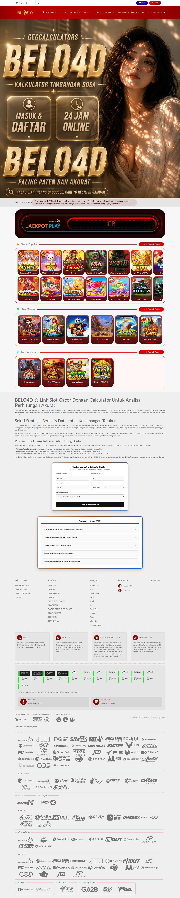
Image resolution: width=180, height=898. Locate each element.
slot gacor (33, 425)
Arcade (134, 12)
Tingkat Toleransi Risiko (62, 492)
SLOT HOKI (53, 605)
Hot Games (51, 12)
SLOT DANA (53, 621)
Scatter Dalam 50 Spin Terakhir (99, 483)
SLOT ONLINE (54, 593)
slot (91, 605)
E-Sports (156, 12)
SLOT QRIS (52, 617)
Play (54, 226)
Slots (61, 12)
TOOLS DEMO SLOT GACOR (60, 609)
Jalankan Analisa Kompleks (90, 504)
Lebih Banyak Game (151, 244)
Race (86, 12)
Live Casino (74, 12)
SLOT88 (51, 589)
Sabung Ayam (95, 625)
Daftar (155, 3)
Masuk (142, 3)
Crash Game (122, 12)
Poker (145, 12)
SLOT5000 (52, 597)
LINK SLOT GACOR (23, 593)
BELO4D (52, 410)
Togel (96, 12)
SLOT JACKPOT (54, 613)
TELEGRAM (127, 586)
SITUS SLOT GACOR (56, 601)
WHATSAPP (128, 590)
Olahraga (108, 12)
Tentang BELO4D (22, 585)
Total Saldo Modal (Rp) (61, 473)
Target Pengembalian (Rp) (62, 483)
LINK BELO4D (21, 589)
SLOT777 (52, 585)
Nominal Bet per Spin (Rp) (97, 473)
